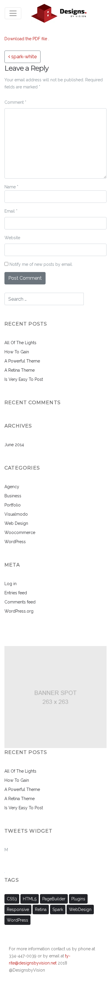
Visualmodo (16, 514)
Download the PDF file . (26, 38)
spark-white (23, 56)
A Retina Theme (19, 370)
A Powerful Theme (22, 361)
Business (12, 495)
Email (10, 211)
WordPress (15, 541)
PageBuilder (53, 898)
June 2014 (14, 444)
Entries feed (15, 592)
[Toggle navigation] (13, 13)
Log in (10, 583)
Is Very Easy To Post (23, 379)
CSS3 (12, 898)
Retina (40, 909)
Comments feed (20, 602)
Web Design (16, 523)
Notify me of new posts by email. (41, 264)
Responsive (18, 909)
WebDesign (80, 909)
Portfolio (12, 505)
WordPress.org (18, 611)
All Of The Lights (20, 342)
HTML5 (29, 898)
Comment (15, 102)
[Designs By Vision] (58, 13)
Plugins (78, 898)
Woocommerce (19, 532)
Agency (11, 486)
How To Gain (16, 351)
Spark (57, 909)
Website (12, 237)
